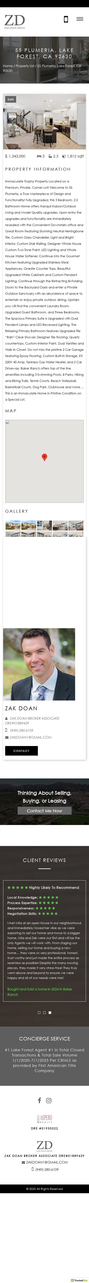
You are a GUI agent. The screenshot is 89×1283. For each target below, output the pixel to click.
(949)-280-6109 (21, 730)
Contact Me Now (44, 810)
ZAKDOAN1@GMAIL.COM (31, 737)
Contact (21, 750)
